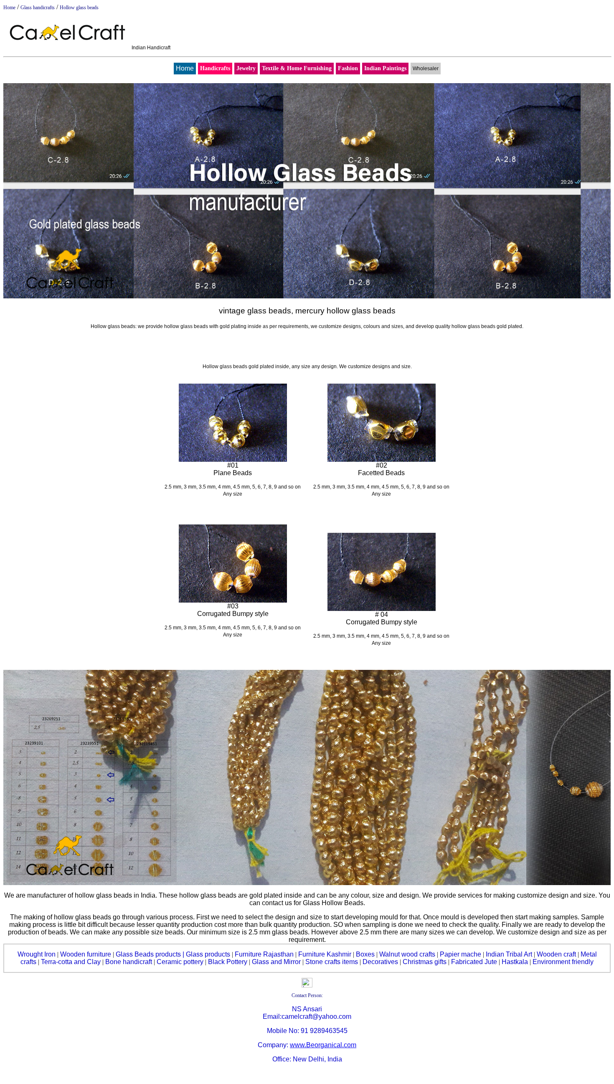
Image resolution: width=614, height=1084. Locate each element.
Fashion (348, 68)
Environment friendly (563, 961)
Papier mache (460, 954)
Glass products (208, 954)
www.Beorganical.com (323, 1044)
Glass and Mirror (276, 961)
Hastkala (515, 961)
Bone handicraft (128, 961)
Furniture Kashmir (324, 954)
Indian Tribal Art (509, 954)
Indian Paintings (385, 68)
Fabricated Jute (474, 961)
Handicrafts (215, 68)
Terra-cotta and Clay (71, 961)
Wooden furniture (85, 954)
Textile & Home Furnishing (297, 68)
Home (9, 7)
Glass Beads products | (150, 954)
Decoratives (380, 961)
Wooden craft (556, 954)
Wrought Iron (37, 954)
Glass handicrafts (37, 7)
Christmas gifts (425, 961)
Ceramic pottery (180, 961)
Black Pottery (227, 961)
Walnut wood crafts (407, 954)
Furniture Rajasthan (264, 954)
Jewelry (246, 68)
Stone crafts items (331, 961)
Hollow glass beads (79, 7)
